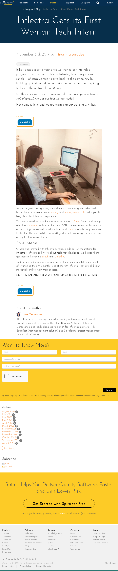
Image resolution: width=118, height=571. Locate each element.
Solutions (39, 3)
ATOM (8, 467)
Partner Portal (99, 540)
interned (34, 225)
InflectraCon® (53, 549)
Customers (74, 540)
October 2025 (9, 437)
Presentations (30, 549)
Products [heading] (6, 530)
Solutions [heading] (29, 530)
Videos (50, 543)
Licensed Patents (43, 566)
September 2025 (10, 440)
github (45, 257)
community (23, 64)
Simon (70, 229)
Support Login (99, 537)
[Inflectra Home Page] (8, 3)
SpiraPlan (6, 540)
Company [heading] (74, 530)
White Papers (31, 540)
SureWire (6, 546)
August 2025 (8, 443)
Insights (54, 3)
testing (55, 212)
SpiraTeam (7, 537)
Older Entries (8, 448)
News (72, 533)
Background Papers (33, 543)
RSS (7, 464)
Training (51, 546)
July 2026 (6, 414)
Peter (76, 221)
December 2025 (10, 432)
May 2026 (7, 420)
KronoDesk (6, 549)
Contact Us (75, 549)
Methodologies (31, 537)
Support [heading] (51, 530)
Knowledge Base (55, 533)
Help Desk (52, 540)
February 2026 (9, 429)
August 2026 (8, 411)
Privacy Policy (25, 566)
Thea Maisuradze (70, 55)
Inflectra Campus (100, 543)
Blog (38, 9)
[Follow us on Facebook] (6, 559)
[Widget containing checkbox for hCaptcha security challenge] (24, 376)
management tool (74, 212)
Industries (29, 533)
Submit (109, 390)
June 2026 (7, 417)
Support (70, 3)
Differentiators (76, 543)
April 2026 (7, 423)
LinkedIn (25, 122)
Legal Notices (8, 566)
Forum (50, 537)
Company (85, 3)
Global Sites (110, 564)
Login (110, 3)
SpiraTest (6, 533)
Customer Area (99, 533)
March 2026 (8, 426)
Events (73, 546)
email (62, 513)
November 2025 (10, 434)
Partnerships (75, 537)
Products (23, 3)
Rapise (5, 543)
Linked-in (59, 257)
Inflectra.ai (6, 552)
